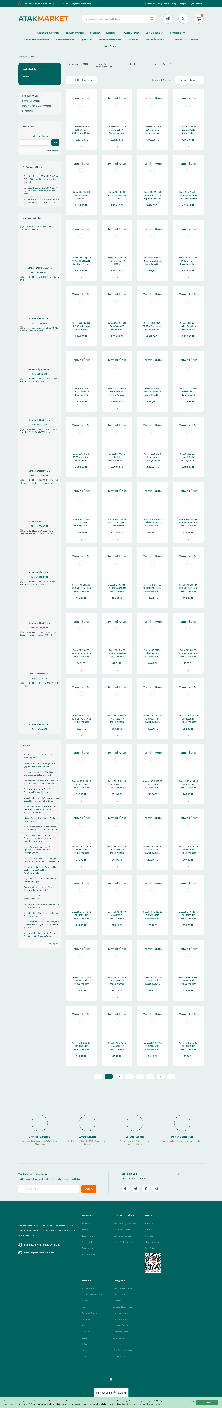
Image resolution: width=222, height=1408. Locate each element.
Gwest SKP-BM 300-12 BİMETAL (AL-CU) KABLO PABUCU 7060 (188, 523)
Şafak (84, 1344)
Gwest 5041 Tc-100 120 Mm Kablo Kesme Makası (81, 195)
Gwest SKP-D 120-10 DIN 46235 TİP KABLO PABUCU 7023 (116, 981)
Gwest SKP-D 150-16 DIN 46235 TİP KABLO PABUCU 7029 (188, 850)
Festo (84, 1307)
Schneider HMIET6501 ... (40, 267)
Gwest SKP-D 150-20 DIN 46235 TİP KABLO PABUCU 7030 (152, 850)
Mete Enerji (87, 1331)
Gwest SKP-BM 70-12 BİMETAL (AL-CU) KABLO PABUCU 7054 (117, 654)
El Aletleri (117, 1344)
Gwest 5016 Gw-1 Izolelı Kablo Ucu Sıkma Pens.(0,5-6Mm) (81, 392)
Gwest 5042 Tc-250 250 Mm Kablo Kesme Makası (188, 130)
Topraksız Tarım (120, 1331)
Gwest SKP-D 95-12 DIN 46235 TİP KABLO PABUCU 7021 (188, 981)
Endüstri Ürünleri (121, 1294)
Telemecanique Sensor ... (39, 369)
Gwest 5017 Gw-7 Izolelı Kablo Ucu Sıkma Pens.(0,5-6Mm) (188, 326)
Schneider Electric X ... (40, 673)
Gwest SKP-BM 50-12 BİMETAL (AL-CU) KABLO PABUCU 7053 (152, 654)
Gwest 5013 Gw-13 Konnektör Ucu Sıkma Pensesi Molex (117, 392)
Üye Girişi (149, 1229)
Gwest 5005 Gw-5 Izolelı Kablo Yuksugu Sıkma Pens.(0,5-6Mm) (188, 457)
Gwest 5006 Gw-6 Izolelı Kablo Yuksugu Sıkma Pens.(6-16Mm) (81, 523)
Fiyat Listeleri (196, 3)
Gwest (32, 56)
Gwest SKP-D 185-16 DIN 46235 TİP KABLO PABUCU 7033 (188, 785)
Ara (55, 142)
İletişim (183, 3)
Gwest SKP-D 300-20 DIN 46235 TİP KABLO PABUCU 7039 (116, 719)
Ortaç (84, 1337)
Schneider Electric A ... (40, 572)
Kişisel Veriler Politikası (123, 1242)
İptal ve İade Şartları (122, 1235)
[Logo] (47, 18)
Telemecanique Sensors (93, 1294)
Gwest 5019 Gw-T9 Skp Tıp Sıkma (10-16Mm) (117, 260)
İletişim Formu (88, 1235)
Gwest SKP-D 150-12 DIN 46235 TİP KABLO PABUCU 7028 (81, 915)
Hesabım (149, 1223)
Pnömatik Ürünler (121, 1319)
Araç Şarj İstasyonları (123, 1307)
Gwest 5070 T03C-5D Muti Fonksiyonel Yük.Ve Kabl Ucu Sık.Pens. (152, 326)
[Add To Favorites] (81, 145)
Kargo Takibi (87, 1242)
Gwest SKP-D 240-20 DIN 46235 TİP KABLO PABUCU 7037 (188, 719)
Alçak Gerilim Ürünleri (123, 1288)
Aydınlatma (118, 1337)
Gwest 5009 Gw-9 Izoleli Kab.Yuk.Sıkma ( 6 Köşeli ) (117, 457)
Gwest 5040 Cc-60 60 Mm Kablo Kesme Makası (117, 195)
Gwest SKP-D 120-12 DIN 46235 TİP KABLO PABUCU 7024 (81, 981)
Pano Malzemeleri (121, 1313)
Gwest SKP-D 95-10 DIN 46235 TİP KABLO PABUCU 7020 (81, 1046)
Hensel (85, 1350)
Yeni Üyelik (150, 1235)
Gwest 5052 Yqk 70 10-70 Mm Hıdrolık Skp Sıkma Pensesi (152, 195)
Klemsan (86, 1300)
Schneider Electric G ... (40, 521)
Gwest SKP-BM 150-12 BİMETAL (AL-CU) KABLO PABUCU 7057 (152, 588)
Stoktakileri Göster (84, 79)
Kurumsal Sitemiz (90, 1254)
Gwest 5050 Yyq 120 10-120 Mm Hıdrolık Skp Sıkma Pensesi (81, 260)
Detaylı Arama (51, 150)
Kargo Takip (163, 3)
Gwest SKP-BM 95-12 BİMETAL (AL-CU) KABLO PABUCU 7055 (81, 654)
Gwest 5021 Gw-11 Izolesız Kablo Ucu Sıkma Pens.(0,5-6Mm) (188, 392)
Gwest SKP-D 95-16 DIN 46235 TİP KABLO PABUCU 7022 (153, 981)
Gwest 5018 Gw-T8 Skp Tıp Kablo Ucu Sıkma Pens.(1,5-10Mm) (152, 261)
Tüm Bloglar (52, 943)
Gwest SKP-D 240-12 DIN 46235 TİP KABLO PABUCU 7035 (116, 785)
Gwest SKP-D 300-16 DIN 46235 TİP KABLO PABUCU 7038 (152, 719)
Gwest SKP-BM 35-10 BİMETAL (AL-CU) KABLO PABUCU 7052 (188, 654)
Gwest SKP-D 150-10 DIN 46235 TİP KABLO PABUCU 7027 (116, 915)
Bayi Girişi (149, 1248)
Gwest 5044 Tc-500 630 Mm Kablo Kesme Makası (152, 130)
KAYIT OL (88, 1188)
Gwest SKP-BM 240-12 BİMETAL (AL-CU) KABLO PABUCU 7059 (81, 588)
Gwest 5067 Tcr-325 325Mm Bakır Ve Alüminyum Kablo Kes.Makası (117, 130)
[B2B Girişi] (168, 19)
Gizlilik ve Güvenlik (121, 1229)
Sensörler (117, 1300)
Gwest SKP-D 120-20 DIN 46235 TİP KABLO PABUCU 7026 (152, 915)
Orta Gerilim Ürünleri (123, 1350)
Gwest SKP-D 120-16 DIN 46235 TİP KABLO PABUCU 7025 (188, 915)
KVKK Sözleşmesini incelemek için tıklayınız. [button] (141, 1404)
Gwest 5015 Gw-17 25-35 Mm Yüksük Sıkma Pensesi (81, 457)
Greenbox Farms (89, 1313)
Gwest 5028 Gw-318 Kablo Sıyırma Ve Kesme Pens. (117, 326)
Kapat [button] (207, 1402)
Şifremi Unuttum (152, 1242)
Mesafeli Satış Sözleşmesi (125, 1223)
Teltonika (86, 1319)
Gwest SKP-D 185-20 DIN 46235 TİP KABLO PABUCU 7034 (152, 785)
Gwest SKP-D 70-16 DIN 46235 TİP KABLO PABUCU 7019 (117, 1046)
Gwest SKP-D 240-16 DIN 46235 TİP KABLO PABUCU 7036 (81, 785)
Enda (84, 1325)
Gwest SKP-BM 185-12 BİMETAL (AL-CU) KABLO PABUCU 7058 (117, 588)
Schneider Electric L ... (40, 419)
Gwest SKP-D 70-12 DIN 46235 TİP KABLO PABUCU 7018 (153, 1046)
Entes (84, 1356)
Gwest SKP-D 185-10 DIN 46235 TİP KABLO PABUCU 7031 (116, 850)
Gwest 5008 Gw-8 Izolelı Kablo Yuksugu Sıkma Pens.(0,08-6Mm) (152, 457)
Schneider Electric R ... (40, 724)
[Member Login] (183, 19)
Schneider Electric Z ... (40, 318)
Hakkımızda (149, 3)
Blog (174, 3)
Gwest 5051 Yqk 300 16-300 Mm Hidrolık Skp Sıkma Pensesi (188, 195)
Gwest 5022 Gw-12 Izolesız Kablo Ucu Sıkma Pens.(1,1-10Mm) (152, 392)
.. (150, 1076)
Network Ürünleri (121, 1325)
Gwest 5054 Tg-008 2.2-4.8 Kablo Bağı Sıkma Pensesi (81, 326)
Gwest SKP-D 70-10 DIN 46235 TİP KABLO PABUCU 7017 (188, 1046)
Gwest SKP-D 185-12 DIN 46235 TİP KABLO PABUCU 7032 (81, 850)
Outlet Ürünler (119, 1356)
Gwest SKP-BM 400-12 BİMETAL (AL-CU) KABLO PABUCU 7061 (152, 523)
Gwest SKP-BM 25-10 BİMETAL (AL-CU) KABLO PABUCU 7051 (81, 719)
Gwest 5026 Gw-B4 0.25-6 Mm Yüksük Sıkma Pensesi (117, 522)
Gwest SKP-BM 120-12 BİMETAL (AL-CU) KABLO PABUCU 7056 (188, 588)
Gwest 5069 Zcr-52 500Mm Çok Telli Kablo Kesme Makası (81, 130)
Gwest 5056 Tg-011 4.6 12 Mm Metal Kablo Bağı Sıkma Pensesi (188, 261)
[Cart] (199, 19)
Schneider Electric (90, 1288)
